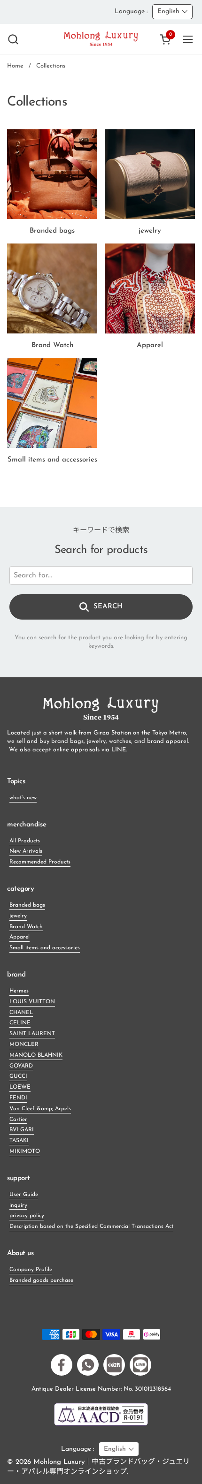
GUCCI (18, 1076)
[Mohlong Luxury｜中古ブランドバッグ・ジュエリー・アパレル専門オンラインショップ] (101, 39)
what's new (23, 798)
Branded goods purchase (41, 1280)
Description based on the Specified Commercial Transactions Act (91, 1226)
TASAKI (19, 1140)
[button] (13, 39)
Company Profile (30, 1269)
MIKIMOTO (24, 1151)
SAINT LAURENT (32, 1034)
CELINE (20, 1023)
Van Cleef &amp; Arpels (40, 1109)
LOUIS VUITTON (32, 1002)
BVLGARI (21, 1130)
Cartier (18, 1119)
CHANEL (21, 1012)
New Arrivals (25, 851)
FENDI (18, 1098)
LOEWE (20, 1087)
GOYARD (21, 1066)
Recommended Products (39, 862)
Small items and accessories (44, 948)
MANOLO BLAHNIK (35, 1055)
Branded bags (27, 905)
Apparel (19, 937)
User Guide (23, 1194)
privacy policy (26, 1216)
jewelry (18, 916)
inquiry (18, 1205)
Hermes (19, 991)
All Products (24, 841)
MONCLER (24, 1044)
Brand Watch (26, 927)
